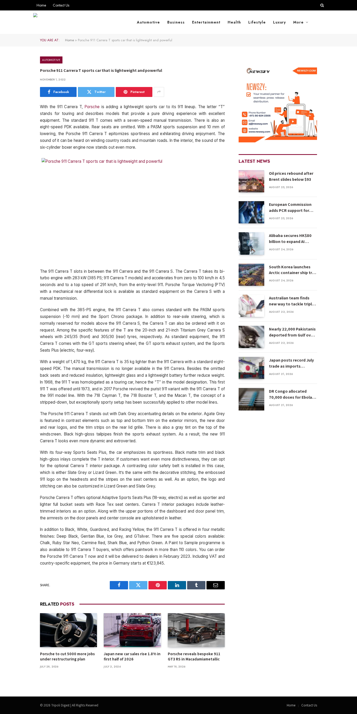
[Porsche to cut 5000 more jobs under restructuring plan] (68, 630)
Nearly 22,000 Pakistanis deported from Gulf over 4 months (292, 332)
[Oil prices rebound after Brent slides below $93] (251, 181)
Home (41, 5)
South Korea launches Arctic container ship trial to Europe (292, 270)
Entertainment (206, 22)
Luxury (279, 22)
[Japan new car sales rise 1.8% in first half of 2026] (132, 630)
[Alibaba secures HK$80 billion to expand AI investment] (251, 243)
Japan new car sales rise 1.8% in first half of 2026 (132, 656)
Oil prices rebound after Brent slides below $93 (291, 176)
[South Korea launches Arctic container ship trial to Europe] (251, 275)
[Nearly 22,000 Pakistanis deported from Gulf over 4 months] (251, 337)
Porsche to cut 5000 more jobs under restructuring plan (67, 656)
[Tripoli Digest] (78, 22)
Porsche (92, 106)
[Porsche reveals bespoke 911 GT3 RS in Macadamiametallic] (196, 630)
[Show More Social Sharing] (159, 92)
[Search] (321, 5)
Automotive (148, 22)
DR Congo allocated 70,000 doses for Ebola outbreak (290, 394)
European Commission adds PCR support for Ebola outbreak (290, 208)
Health (234, 22)
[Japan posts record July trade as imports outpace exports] (251, 368)
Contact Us (61, 5)
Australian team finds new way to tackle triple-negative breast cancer (292, 301)
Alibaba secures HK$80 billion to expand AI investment (290, 239)
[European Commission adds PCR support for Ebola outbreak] (251, 212)
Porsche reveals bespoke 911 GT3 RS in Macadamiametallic (194, 656)
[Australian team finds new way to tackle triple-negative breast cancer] (251, 306)
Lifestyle (257, 22)
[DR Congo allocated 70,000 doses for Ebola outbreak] (251, 399)
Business (176, 22)
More (298, 22)
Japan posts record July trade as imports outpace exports (291, 363)
